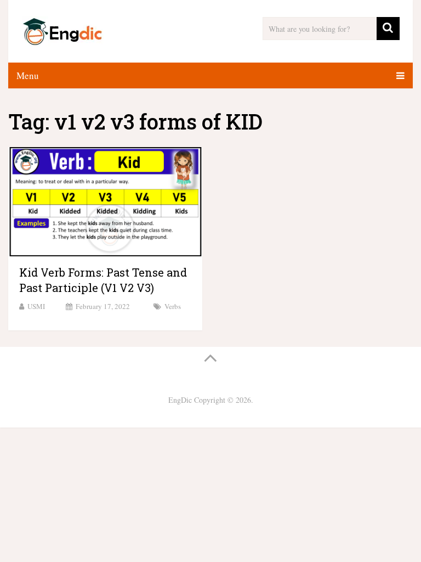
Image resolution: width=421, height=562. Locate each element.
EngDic (180, 400)
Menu (27, 75)
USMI (36, 306)
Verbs (172, 306)
